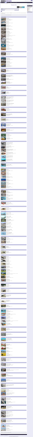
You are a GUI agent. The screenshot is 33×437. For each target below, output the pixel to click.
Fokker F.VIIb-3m (8, 266)
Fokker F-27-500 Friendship (9, 229)
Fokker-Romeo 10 (8, 279)
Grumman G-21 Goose (8, 401)
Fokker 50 (7, 194)
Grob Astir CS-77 (8, 379)
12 (9, 432)
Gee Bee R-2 (7, 347)
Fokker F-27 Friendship (8, 219)
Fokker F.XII (7, 284)
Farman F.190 (7, 108)
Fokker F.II (7, 246)
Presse (13, 2)
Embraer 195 (7, 41)
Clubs (16, 2)
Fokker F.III (7, 251)
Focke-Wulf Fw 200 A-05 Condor (9, 149)
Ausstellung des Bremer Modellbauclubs (28, 8)
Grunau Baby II (7, 428)
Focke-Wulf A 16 (8, 134)
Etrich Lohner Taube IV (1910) (9, 75)
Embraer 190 (7, 18)
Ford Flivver (7, 305)
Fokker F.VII (7, 256)
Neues (3, 2)
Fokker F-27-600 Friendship (9, 232)
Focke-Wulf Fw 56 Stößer (8, 164)
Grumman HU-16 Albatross (9, 406)
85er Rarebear (7, 389)
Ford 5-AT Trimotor (8, 323)
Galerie (5, 2)
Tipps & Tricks (11, 2)
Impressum (16, 436)
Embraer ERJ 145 (8, 61)
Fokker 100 (7, 169)
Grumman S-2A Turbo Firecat (9, 411)
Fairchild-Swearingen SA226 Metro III (10, 103)
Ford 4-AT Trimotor (8, 313)
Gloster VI (7, 374)
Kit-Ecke (8, 2)
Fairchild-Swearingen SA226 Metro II (10, 100)
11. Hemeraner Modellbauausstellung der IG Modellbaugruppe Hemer (29, 7)
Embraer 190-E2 (7, 31)
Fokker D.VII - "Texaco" (8, 202)
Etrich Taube (7, 78)
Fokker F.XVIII (7, 289)
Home (1, 2)
